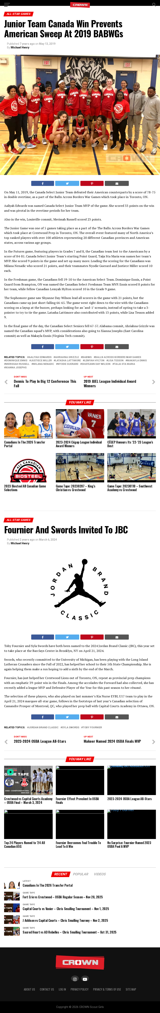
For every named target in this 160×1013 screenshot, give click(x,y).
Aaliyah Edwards (40, 357)
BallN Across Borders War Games (118, 357)
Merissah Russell (17, 364)
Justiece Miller (41, 360)
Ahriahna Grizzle (67, 357)
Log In (62, 989)
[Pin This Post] (92, 183)
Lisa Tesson (116, 360)
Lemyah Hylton (94, 360)
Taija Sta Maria (124, 364)
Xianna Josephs (16, 367)
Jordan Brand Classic (44, 727)
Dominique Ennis (16, 360)
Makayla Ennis (137, 360)
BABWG (87, 357)
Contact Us (47, 989)
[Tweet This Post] (67, 183)
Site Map (131, 989)
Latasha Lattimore (68, 360)
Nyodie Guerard (68, 364)
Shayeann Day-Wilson (96, 364)
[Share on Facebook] (42, 183)
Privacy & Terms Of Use (107, 989)
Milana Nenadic (43, 364)
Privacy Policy (79, 989)
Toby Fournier (92, 727)
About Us (29, 989)
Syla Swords (70, 727)
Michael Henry (20, 47)
